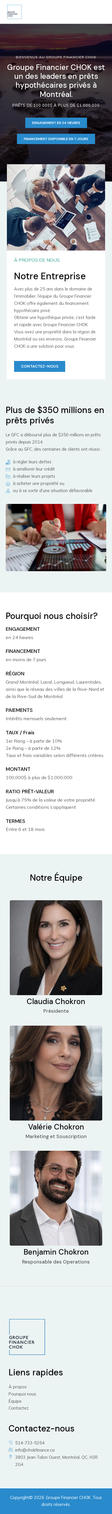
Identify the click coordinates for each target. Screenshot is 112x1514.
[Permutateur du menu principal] (98, 11)
